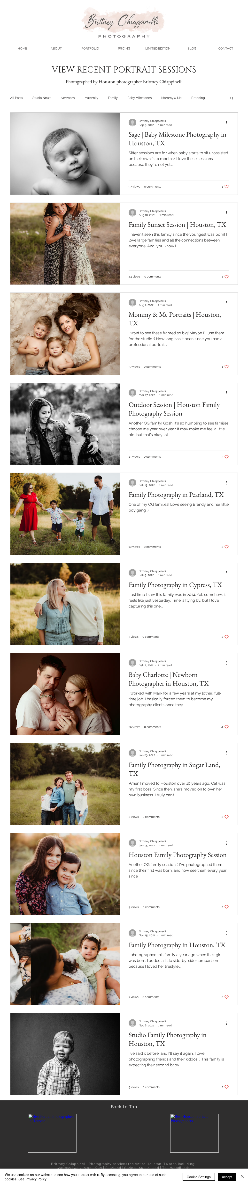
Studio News (41, 98)
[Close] (242, 1176)
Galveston (83, 1168)
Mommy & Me (171, 98)
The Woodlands (176, 1168)
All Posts (16, 98)
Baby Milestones (139, 98)
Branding (198, 98)
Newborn (68, 98)
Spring (130, 1168)
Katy (98, 1168)
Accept (227, 1176)
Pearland (113, 1168)
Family (113, 98)
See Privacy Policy (32, 1179)
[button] (90, 46)
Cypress (64, 1168)
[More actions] (228, 122)
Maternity (91, 98)
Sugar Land (149, 1168)
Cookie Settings (199, 1176)
